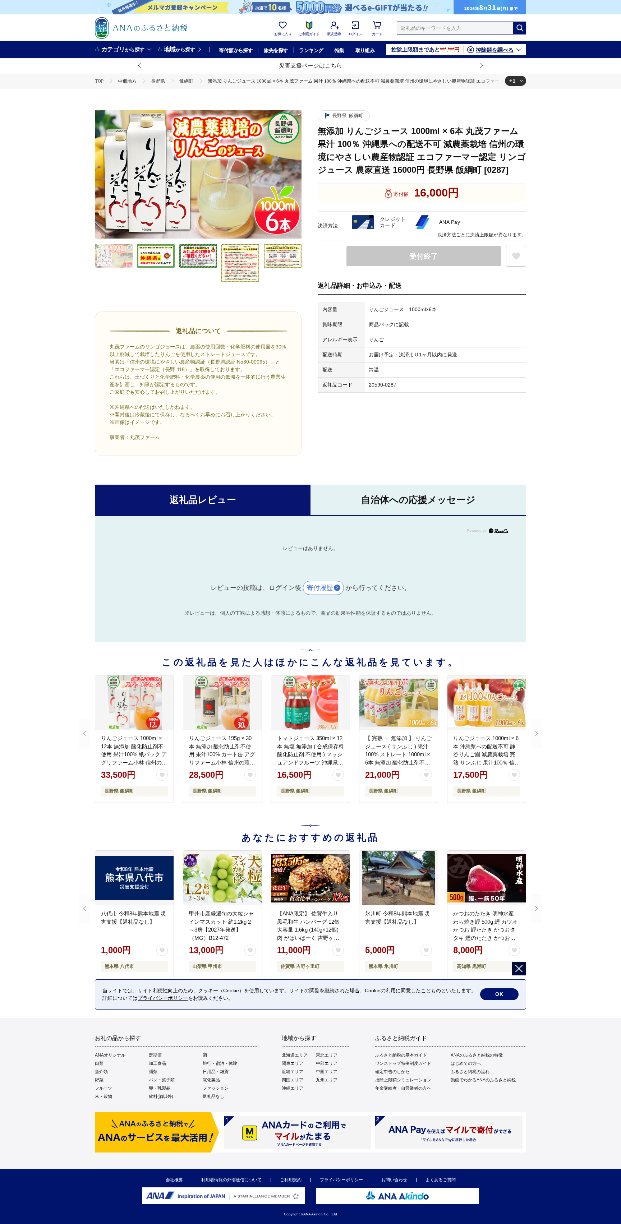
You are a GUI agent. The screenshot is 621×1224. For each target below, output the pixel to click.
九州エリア (326, 1079)
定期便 (155, 1055)
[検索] (519, 28)
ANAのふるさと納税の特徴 (477, 1055)
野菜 (99, 1079)
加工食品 (157, 1063)
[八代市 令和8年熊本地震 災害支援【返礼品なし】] (134, 878)
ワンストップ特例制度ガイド (403, 1063)
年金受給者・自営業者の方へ (403, 1088)
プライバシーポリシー (341, 1179)
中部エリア (326, 1063)
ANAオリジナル (110, 1055)
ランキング (311, 50)
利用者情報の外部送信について (231, 1179)
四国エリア (292, 1079)
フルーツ (103, 1088)
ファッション (216, 1088)
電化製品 (211, 1079)
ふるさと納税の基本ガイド (401, 1055)
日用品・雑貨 (216, 1071)
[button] (139, 65)
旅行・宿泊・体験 (220, 1063)
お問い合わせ (394, 1179)
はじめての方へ (466, 1063)
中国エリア (326, 1071)
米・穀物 (103, 1096)
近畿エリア (292, 1071)
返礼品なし (213, 1096)
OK (499, 994)
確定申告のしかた (392, 1071)
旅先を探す (276, 50)
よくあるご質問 (441, 1179)
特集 (339, 50)
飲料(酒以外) (161, 1096)
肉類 (99, 1063)
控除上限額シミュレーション (403, 1079)
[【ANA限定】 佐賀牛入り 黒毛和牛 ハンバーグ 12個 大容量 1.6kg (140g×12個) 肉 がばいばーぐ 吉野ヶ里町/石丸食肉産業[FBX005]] (310, 878)
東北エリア (326, 1055)
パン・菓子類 (162, 1079)
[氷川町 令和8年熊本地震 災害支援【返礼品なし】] (398, 878)
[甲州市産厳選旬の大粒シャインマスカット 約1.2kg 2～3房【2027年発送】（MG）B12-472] (222, 878)
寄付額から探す (236, 50)
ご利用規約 (291, 1179)
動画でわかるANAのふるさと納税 (483, 1079)
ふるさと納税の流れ (470, 1071)
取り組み (365, 50)
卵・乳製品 (159, 1088)
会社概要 (174, 1179)
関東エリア (292, 1063)
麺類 (153, 1071)
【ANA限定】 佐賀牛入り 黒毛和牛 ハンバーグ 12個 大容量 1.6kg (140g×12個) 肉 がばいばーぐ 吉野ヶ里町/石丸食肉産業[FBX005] (308, 929)
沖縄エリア (292, 1088)
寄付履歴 (320, 587)
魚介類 (101, 1071)
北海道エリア (295, 1055)
